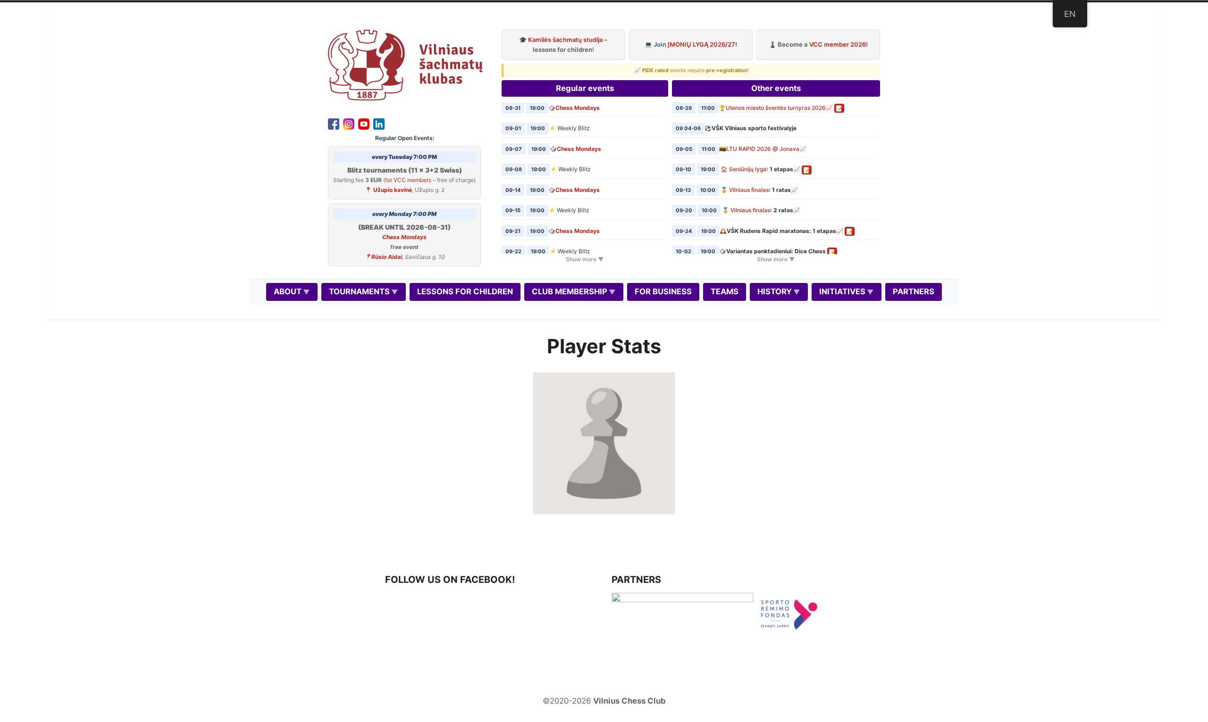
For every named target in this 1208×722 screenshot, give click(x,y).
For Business (663, 291)
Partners (913, 291)
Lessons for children (465, 291)
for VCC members (408, 179)
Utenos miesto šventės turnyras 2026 (776, 107)
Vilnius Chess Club (629, 700)
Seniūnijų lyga (747, 169)
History (774, 291)
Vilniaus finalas (749, 189)
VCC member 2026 (837, 44)
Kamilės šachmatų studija (565, 39)
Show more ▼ (585, 259)
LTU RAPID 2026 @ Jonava (762, 148)
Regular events (585, 88)
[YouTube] (363, 123)
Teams (724, 291)
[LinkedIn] (379, 123)
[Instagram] (348, 123)
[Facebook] (333, 123)
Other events (776, 88)
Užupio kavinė (392, 189)
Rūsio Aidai (386, 256)
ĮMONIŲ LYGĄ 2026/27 (701, 44)
